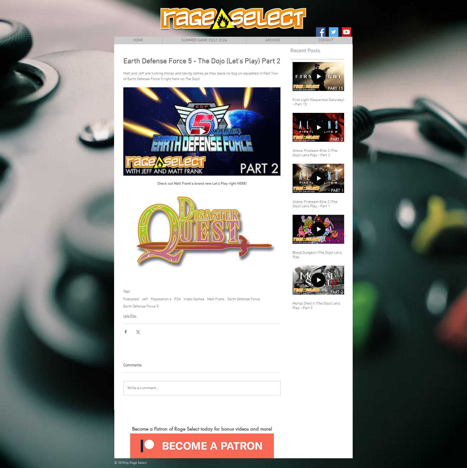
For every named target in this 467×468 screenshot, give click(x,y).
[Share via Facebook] (125, 331)
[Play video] (201, 131)
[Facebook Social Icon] (320, 32)
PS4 (177, 299)
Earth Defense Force (243, 299)
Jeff (145, 299)
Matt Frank (216, 299)
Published (131, 299)
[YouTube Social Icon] (346, 32)
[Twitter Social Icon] (333, 32)
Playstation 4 (161, 299)
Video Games (194, 299)
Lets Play (129, 316)
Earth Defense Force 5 (141, 306)
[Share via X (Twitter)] (137, 331)
